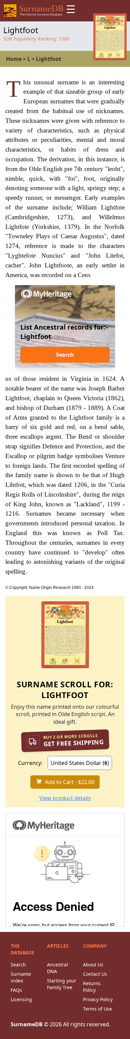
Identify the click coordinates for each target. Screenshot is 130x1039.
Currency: (30, 763)
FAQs (16, 990)
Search (65, 354)
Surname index (21, 977)
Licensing (21, 999)
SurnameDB (27, 1024)
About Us (93, 964)
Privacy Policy (98, 999)
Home (14, 59)
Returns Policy (92, 986)
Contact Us (95, 974)
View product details (65, 798)
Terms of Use (97, 1009)
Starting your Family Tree (61, 983)
